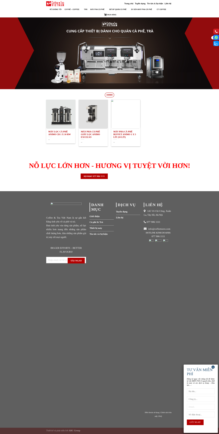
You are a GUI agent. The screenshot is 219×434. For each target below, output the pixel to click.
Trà (85, 9)
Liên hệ (168, 4)
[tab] (109, 95)
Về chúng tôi (55, 9)
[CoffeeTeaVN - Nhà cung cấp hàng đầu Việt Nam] (55, 4)
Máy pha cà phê (97, 9)
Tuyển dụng (140, 4)
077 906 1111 (153, 221)
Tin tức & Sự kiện (155, 4)
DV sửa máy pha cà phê (141, 9)
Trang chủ (128, 4)
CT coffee (161, 9)
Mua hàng (111, 15)
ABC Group (74, 430)
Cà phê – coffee (72, 9)
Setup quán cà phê (117, 9)
